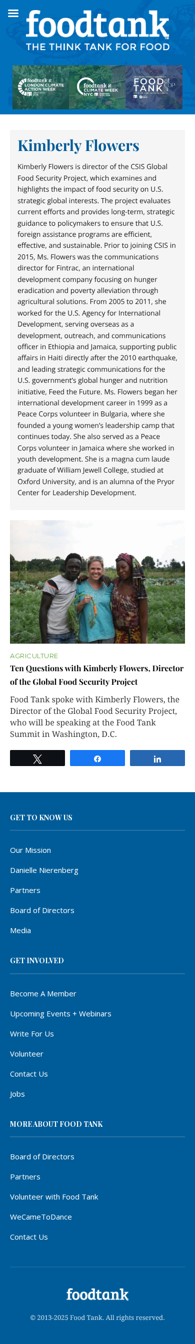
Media (20, 930)
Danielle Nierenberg (44, 870)
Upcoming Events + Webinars (61, 1013)
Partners (25, 890)
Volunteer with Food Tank (54, 1196)
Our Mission (30, 850)
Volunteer (27, 1054)
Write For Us (32, 1033)
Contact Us (29, 1074)
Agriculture (34, 656)
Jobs (17, 1094)
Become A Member (43, 993)
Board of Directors (42, 910)
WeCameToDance (41, 1217)
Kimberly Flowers (79, 145)
